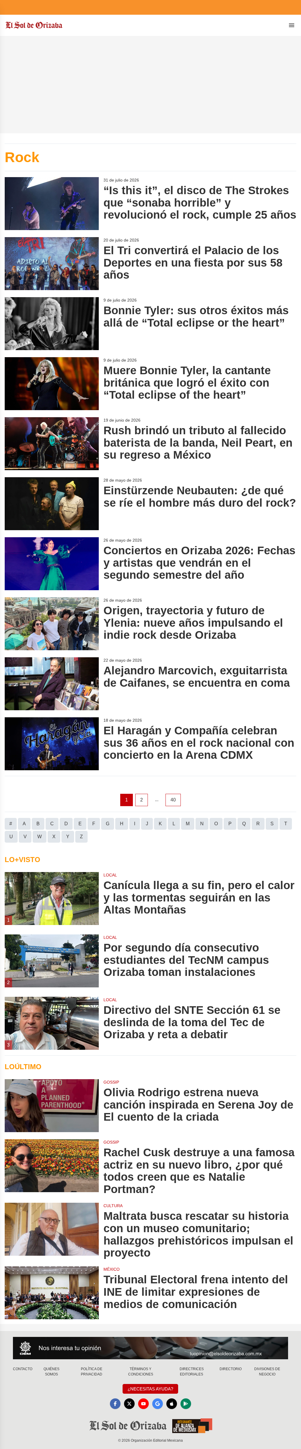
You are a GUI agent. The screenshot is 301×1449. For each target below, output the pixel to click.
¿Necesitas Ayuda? (150, 1388)
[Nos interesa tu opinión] (150, 1348)
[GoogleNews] (157, 1403)
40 (173, 799)
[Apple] (171, 1403)
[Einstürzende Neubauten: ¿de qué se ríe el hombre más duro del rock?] (52, 503)
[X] (129, 1403)
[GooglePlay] (185, 1403)
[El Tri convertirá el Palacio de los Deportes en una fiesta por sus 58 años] (52, 263)
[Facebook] (115, 1403)
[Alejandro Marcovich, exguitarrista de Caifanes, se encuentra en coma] (52, 683)
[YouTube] (143, 1403)
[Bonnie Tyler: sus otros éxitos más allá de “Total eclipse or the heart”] (52, 323)
